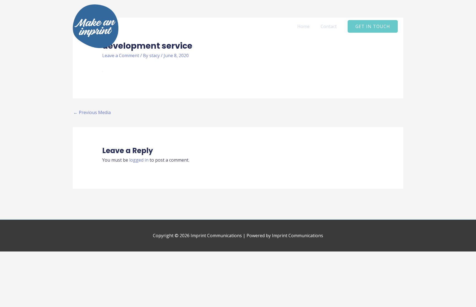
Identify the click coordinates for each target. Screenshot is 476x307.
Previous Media (92, 112)
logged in (138, 160)
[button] (373, 26)
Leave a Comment (120, 55)
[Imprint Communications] (95, 26)
